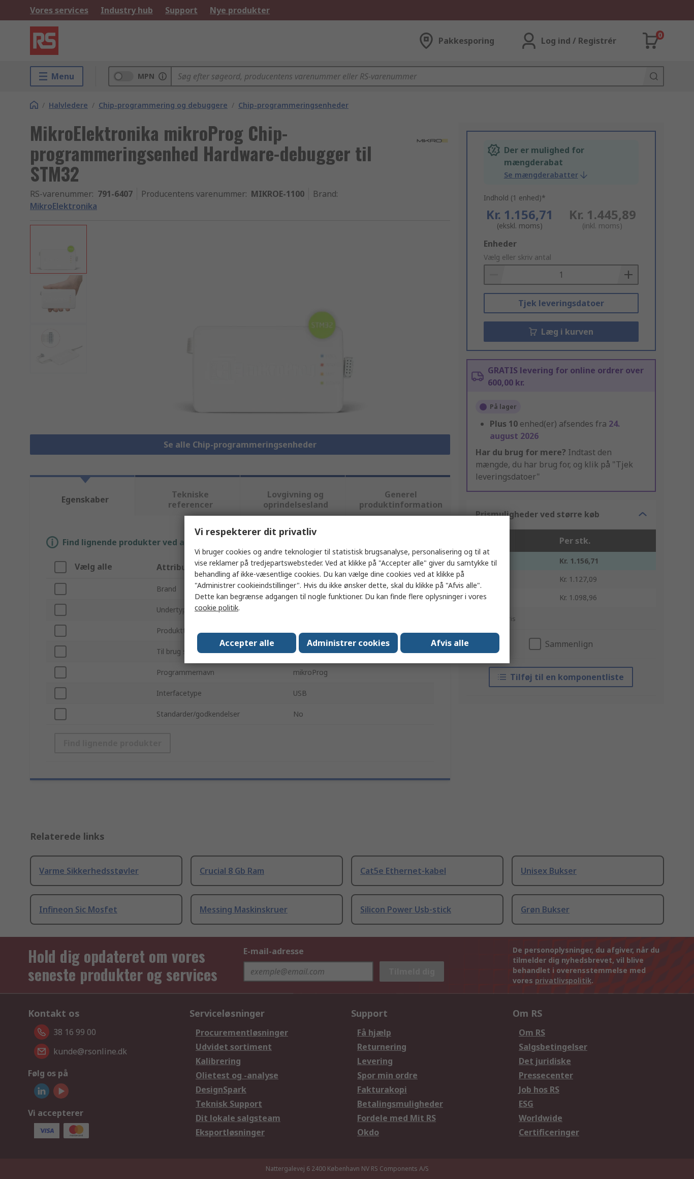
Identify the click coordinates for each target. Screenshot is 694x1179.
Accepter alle (246, 643)
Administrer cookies (348, 643)
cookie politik (216, 607)
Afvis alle (450, 643)
